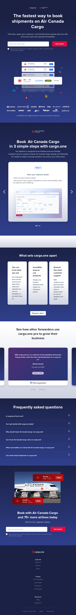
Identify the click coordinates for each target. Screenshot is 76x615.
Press (38, 569)
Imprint (41, 611)
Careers (38, 565)
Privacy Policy (50, 611)
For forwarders (38, 579)
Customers (38, 586)
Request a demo (38, 313)
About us (38, 562)
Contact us (38, 603)
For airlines (38, 582)
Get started (38, 589)
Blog (38, 600)
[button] (4, 192)
